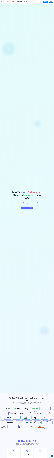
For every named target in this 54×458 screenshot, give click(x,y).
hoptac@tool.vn (5, 432)
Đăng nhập (45, 1)
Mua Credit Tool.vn (20, 1)
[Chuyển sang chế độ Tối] (36, 1)
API (15, 1)
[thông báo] (42, 1)
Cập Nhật (12, 1)
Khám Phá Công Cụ (25, 207)
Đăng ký (51, 1)
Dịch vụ (7, 1)
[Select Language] (38, 1)
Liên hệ (25, 1)
